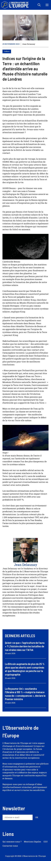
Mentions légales (32, 841)
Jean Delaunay (28, 44)
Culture (7, 51)
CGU (45, 841)
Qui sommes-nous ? (11, 841)
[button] (39, 5)
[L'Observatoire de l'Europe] (15, 5)
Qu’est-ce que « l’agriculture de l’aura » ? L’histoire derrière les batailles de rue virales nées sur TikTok (24, 646)
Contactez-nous (10, 845)
